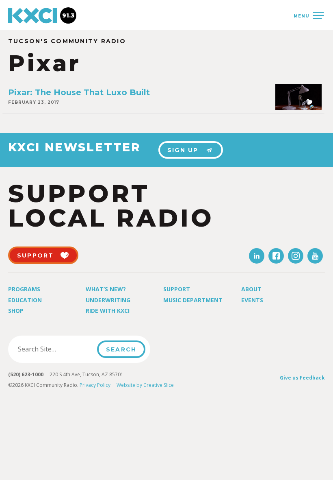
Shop (16, 310)
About (251, 289)
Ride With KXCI (108, 310)
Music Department (193, 300)
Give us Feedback (302, 377)
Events (252, 300)
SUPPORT (35, 255)
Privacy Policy (95, 385)
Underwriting (108, 300)
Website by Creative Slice (145, 385)
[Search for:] (55, 349)
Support (176, 289)
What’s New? (106, 289)
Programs (24, 289)
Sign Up (183, 150)
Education (25, 300)
